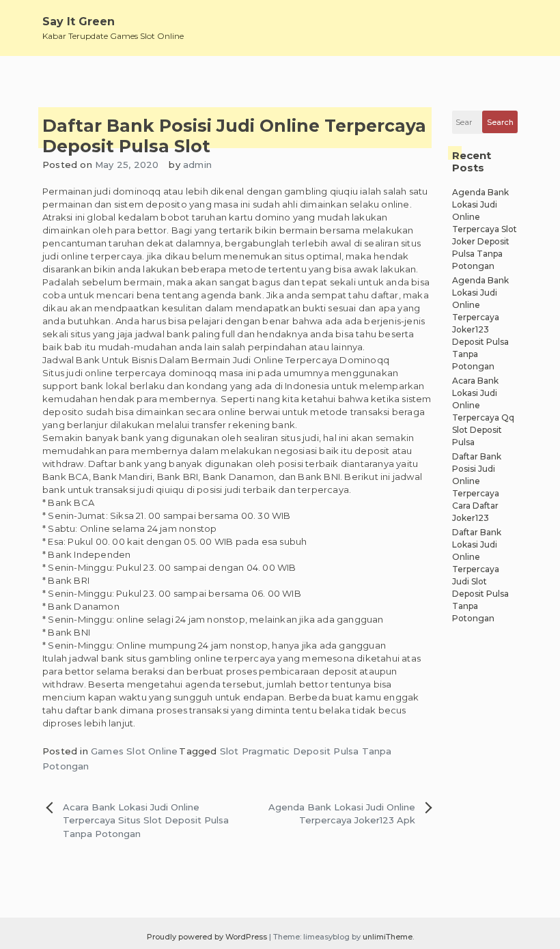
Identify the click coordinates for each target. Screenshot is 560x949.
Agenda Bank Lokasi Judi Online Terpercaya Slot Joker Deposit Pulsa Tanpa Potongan (484, 229)
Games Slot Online (134, 751)
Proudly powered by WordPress (208, 936)
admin (197, 164)
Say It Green (78, 21)
